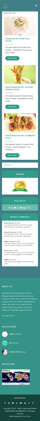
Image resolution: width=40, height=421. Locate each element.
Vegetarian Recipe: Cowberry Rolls (20, 136)
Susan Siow (27, 416)
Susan (6, 223)
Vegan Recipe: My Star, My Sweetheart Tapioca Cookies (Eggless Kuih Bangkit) (19, 244)
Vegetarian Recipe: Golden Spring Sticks (19, 88)
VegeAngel (20, 398)
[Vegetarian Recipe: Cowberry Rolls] (20, 123)
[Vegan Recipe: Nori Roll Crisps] (20, 26)
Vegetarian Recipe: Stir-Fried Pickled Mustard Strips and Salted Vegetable (18, 226)
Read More (12, 58)
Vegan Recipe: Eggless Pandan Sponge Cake (19, 263)
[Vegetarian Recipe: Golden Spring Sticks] (20, 74)
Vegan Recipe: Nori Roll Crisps (17, 39)
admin (6, 241)
